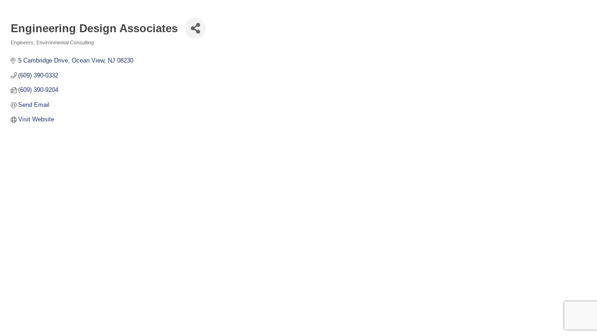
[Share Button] (195, 28)
